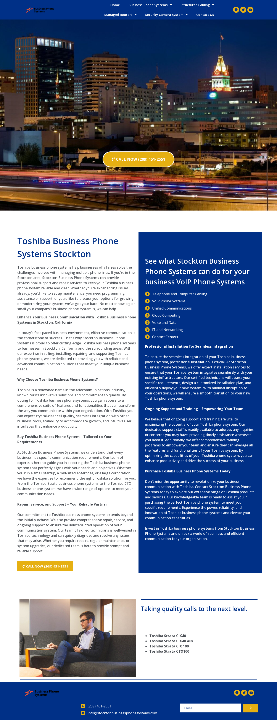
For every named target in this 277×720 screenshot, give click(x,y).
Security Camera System (164, 14)
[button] (138, 159)
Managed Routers (118, 14)
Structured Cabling (195, 5)
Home (115, 5)
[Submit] (250, 708)
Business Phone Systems (148, 5)
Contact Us (205, 14)
